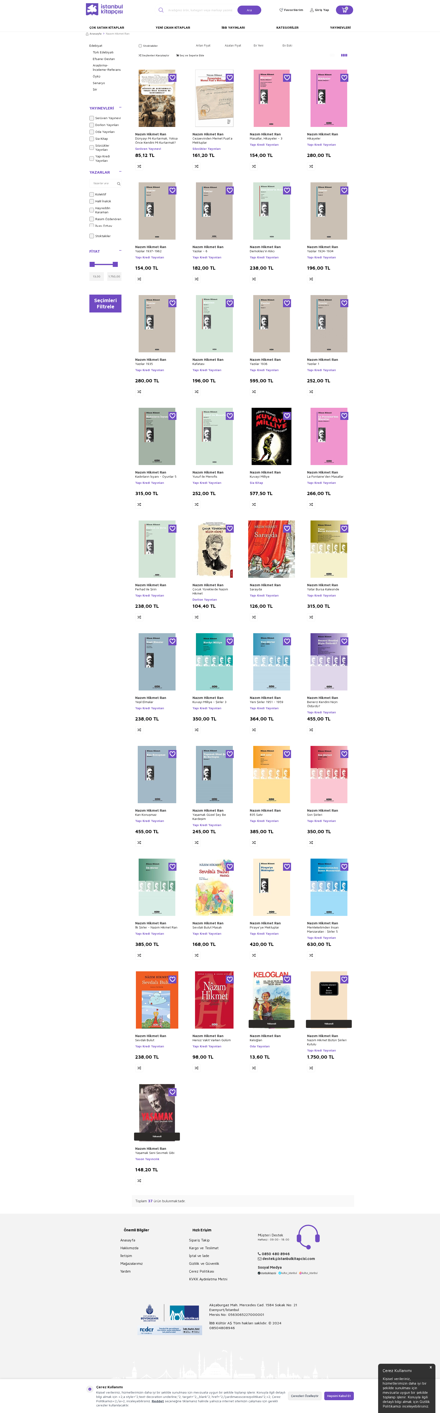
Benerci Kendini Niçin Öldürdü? (322, 704)
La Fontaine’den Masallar (325, 476)
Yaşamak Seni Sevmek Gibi (154, 1153)
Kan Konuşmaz (146, 814)
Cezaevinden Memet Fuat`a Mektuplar (212, 140)
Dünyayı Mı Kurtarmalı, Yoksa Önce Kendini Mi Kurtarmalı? (156, 140)
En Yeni (258, 45)
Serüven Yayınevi (108, 118)
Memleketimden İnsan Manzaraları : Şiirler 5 (323, 929)
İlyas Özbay (103, 226)
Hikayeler (314, 138)
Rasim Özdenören (108, 219)
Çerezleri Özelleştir (305, 1396)
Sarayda (256, 589)
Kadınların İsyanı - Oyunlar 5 (155, 476)
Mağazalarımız (131, 1263)
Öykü (96, 76)
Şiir (95, 89)
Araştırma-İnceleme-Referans (107, 67)
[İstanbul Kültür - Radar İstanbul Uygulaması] (170, 1330)
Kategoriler (287, 27)
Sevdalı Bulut (144, 1040)
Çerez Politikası (201, 1271)
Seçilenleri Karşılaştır (155, 55)
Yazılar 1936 (258, 364)
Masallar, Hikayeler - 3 (266, 138)
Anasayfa (96, 33)
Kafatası (198, 364)
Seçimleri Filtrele (105, 303)
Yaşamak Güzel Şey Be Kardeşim (209, 817)
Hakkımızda (129, 1248)
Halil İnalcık (103, 201)
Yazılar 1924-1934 (320, 251)
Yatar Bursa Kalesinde (323, 589)
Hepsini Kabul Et (339, 1396)
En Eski (287, 45)
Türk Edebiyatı (103, 52)
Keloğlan (256, 1040)
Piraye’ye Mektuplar (264, 927)
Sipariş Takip (199, 1240)
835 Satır (256, 814)
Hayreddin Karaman (102, 210)
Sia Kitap (101, 138)
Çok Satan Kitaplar (106, 27)
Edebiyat (95, 45)
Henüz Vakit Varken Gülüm (211, 1040)
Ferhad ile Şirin (146, 589)
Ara (249, 10)
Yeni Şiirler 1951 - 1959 (266, 702)
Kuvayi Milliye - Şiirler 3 (209, 702)
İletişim (126, 1256)
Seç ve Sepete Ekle (191, 55)
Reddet (158, 1401)
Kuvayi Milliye (260, 476)
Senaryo (99, 83)
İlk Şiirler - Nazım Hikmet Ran (156, 927)
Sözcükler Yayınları (102, 147)
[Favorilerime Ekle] (172, 78)
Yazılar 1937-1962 (148, 251)
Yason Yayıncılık (147, 1159)
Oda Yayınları (105, 132)
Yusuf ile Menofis (204, 476)
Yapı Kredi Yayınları (102, 158)
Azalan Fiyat (233, 45)
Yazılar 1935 (144, 364)
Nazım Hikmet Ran (150, 134)
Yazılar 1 (313, 364)
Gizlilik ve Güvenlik (204, 1263)
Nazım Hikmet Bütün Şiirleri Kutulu (326, 1042)
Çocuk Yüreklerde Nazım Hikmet (210, 591)
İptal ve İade (199, 1256)
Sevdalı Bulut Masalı (207, 927)
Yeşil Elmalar (144, 702)
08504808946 (222, 1328)
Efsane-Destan (104, 59)
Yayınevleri (340, 27)
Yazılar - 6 (199, 251)
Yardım (125, 1271)
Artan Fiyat (203, 45)
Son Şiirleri (314, 814)
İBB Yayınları (233, 27)
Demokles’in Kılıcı (262, 251)
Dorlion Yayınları (107, 125)
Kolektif (100, 194)
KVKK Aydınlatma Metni (208, 1279)
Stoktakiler (103, 236)
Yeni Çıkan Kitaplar (173, 27)
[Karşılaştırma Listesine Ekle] (139, 166)
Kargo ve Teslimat (204, 1248)
